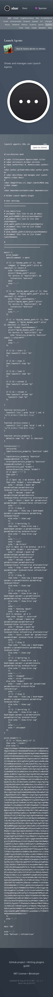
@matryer (34, 973)
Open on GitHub (40, 147)
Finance (26, 21)
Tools (27, 28)
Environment (15, 21)
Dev (37, 18)
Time (21, 28)
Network (15, 24)
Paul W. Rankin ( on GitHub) (30, 49)
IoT (41, 21)
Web (50, 28)
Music (7, 24)
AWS (9, 18)
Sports (41, 24)
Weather (42, 28)
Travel (34, 28)
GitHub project (17, 962)
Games (35, 21)
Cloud (15, 18)
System (49, 24)
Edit (45, 144)
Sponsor (41, 8)
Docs (24, 8)
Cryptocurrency (27, 18)
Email (5, 21)
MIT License (20, 973)
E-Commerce (46, 18)
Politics (24, 24)
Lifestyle (48, 21)
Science (33, 24)
